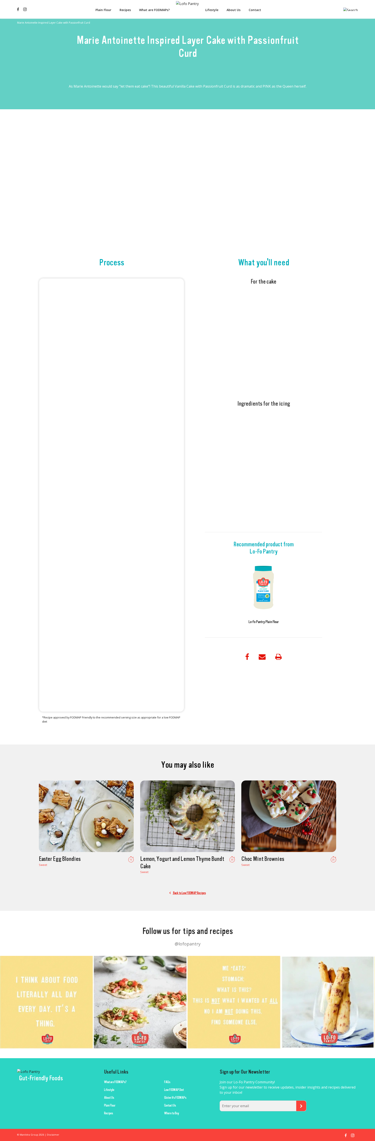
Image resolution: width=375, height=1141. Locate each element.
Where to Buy (171, 1113)
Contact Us (170, 1105)
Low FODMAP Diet (174, 1090)
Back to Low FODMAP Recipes (189, 893)
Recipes (125, 10)
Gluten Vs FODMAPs (175, 1098)
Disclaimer (53, 1134)
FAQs (167, 1082)
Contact (255, 10)
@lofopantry (188, 944)
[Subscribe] (301, 1106)
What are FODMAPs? (154, 10)
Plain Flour (103, 10)
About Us (233, 10)
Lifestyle (211, 10)
